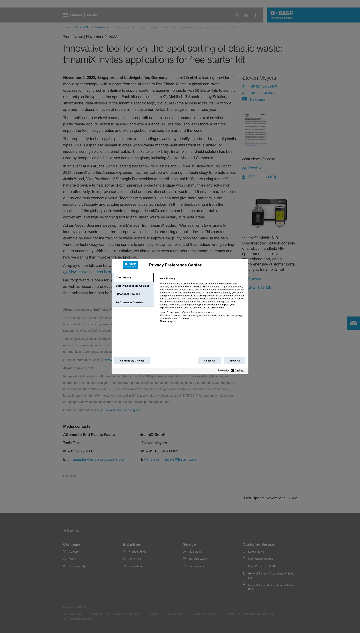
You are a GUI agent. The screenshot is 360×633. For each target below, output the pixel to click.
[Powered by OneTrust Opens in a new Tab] (232, 371)
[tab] (132, 277)
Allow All (235, 360)
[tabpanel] (202, 302)
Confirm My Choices (132, 360)
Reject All (209, 360)
